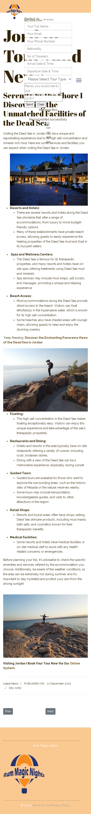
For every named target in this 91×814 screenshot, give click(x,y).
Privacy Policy (60, 805)
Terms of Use (41, 805)
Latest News (10, 683)
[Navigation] (78, 80)
